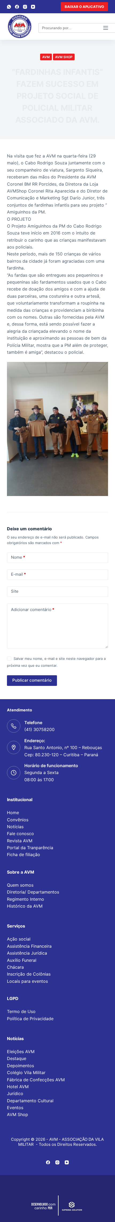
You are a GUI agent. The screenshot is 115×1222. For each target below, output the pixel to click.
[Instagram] (25, 7)
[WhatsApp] (9, 7)
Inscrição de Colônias (29, 974)
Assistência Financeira (29, 946)
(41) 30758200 (39, 729)
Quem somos (20, 885)
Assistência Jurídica (27, 953)
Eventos (15, 1107)
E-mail (18, 574)
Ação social (18, 939)
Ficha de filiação (23, 854)
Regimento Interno (25, 899)
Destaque (16, 1058)
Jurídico (15, 1093)
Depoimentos (20, 1065)
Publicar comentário (32, 680)
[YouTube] (33, 7)
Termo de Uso (21, 1011)
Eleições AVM (20, 1051)
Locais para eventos (27, 981)
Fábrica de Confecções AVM (36, 1079)
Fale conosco (20, 833)
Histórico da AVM (25, 906)
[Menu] (105, 27)
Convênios (17, 819)
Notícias (15, 826)
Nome (18, 557)
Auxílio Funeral (21, 960)
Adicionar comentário (32, 609)
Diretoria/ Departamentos (33, 892)
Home (13, 812)
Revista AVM (19, 840)
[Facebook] (17, 7)
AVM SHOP (63, 57)
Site (14, 591)
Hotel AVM (18, 1086)
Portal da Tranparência (30, 847)
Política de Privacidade (30, 1018)
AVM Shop (17, 1114)
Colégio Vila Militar (26, 1072)
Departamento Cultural (30, 1100)
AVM (46, 57)
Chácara (15, 967)
